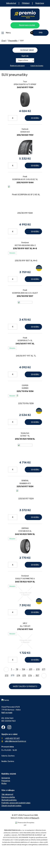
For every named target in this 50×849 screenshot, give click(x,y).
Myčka (3, 783)
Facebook (3, 727)
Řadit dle (25, 56)
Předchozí (6, 669)
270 (38, 669)
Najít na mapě (6, 713)
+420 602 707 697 (12, 738)
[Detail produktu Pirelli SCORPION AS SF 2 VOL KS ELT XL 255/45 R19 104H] (25, 203)
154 (23, 669)
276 (30, 675)
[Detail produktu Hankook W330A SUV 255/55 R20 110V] (25, 147)
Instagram (9, 727)
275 (24, 675)
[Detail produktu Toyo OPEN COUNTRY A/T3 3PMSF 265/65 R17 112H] (25, 99)
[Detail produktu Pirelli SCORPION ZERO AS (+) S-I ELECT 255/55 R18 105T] (25, 308)
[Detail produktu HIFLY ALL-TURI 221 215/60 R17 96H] (25, 641)
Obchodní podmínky (9, 800)
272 (6, 675)
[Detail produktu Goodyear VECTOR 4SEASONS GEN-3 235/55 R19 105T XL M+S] (25, 260)
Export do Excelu (37, 66)
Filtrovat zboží (27, 50)
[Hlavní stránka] (25, 14)
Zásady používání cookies (11, 806)
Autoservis (5, 778)
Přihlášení (25, 3)
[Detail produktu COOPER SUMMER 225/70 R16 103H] (25, 403)
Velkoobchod (11, 3)
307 (37, 675)
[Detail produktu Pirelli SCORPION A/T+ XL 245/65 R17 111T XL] (25, 356)
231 (30, 669)
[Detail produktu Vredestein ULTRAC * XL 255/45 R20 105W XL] (25, 451)
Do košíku (35, 118)
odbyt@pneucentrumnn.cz (15, 741)
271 (43, 669)
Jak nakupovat (7, 794)
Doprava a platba (8, 797)
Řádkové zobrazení (17, 66)
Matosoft (35, 818)
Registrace (39, 3)
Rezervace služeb (27, 25)
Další (44, 675)
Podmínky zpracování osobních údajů (15, 803)
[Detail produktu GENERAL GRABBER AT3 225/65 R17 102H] (25, 498)
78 (17, 669)
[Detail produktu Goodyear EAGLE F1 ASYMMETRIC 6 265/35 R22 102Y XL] (25, 594)
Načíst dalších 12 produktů (25, 686)
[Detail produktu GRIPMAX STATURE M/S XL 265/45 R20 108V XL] (25, 546)
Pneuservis (5, 781)
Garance (39, 268)
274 (18, 675)
